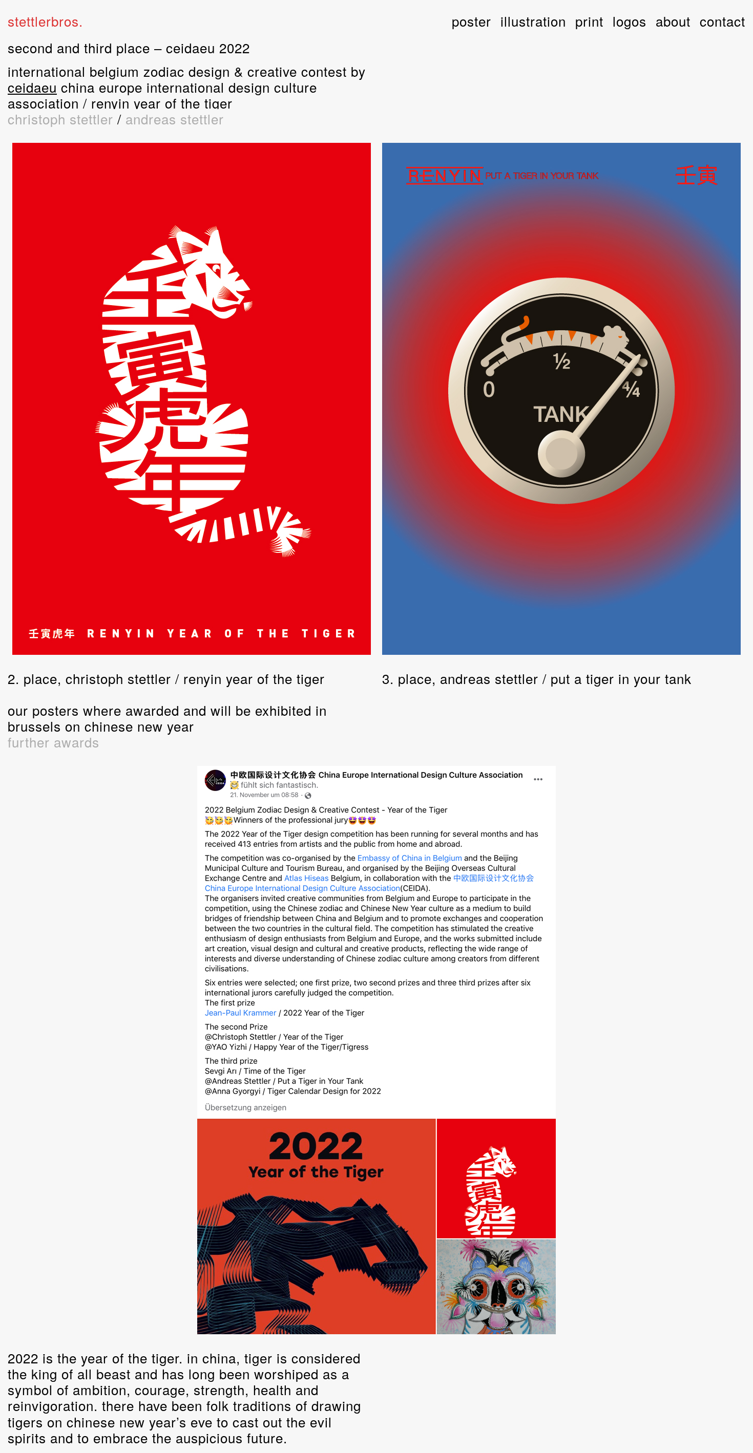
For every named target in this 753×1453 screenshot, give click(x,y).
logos (629, 20)
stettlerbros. (45, 20)
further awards (53, 741)
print (589, 20)
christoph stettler (60, 118)
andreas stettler (175, 118)
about (673, 20)
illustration (533, 20)
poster (471, 20)
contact (722, 20)
